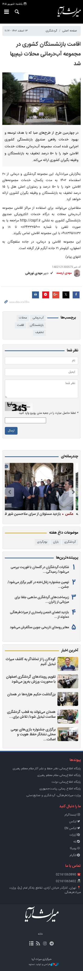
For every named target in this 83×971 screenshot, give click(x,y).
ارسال (11, 430)
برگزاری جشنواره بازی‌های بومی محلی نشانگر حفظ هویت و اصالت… (33, 734)
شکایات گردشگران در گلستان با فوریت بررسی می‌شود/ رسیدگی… (40, 570)
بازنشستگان (37, 325)
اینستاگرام (71, 815)
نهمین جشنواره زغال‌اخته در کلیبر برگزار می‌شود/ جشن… (38, 585)
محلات (23, 317)
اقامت (20, 325)
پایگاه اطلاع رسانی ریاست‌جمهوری (60, 788)
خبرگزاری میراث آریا (69, 12)
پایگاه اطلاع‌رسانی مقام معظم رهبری (59, 775)
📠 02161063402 (68, 881)
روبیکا (73, 848)
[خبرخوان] (38, 943)
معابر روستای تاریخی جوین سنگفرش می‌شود (39, 627)
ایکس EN (71, 828)
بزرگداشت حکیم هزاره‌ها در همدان (31, 694)
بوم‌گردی (42, 542)
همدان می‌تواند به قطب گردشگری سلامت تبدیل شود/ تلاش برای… (31, 714)
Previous (73, 492)
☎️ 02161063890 (68, 874)
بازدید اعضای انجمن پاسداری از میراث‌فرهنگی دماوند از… (39, 615)
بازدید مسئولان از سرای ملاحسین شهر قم (41, 514)
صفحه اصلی (69, 30)
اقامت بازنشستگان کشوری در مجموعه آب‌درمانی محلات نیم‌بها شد (45, 54)
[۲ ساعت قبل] (67, 699)
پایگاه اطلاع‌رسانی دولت (66, 782)
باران (56, 542)
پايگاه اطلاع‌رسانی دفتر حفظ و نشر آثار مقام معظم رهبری (47, 768)
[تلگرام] (51, 943)
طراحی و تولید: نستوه (39, 965)
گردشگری (51, 30)
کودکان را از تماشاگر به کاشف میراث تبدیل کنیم (31, 661)
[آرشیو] (31, 943)
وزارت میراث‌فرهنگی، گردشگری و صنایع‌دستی (53, 795)
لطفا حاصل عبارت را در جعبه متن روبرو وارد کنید (48, 413)
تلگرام (73, 855)
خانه (40, 934)
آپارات (73, 835)
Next (9, 492)
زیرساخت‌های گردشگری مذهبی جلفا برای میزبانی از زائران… (42, 600)
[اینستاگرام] (45, 943)
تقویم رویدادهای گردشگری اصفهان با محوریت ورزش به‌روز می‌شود (31, 679)
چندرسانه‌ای (69, 456)
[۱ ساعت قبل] (67, 681)
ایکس (73, 821)
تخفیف (39, 332)
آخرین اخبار (69, 650)
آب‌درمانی (38, 317)
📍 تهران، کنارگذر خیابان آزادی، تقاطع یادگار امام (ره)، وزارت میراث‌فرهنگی (45, 890)
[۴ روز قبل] (40, 486)
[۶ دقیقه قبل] (67, 664)
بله (75, 841)
